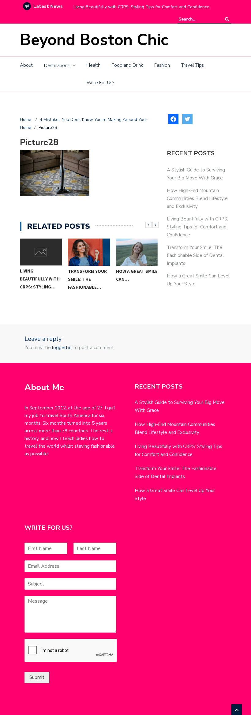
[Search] (227, 19)
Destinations (56, 65)
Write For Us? (100, 83)
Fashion (162, 65)
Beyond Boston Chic (94, 40)
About (26, 65)
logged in (62, 347)
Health (93, 65)
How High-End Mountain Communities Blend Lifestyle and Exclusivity (197, 198)
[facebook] (173, 119)
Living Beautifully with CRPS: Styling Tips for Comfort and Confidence (141, 7)
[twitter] (187, 119)
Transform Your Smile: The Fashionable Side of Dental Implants (195, 255)
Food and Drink (127, 65)
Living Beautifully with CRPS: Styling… (40, 279)
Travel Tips (192, 65)
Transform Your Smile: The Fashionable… (87, 279)
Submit (36, 677)
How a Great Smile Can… (137, 275)
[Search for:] (197, 19)
